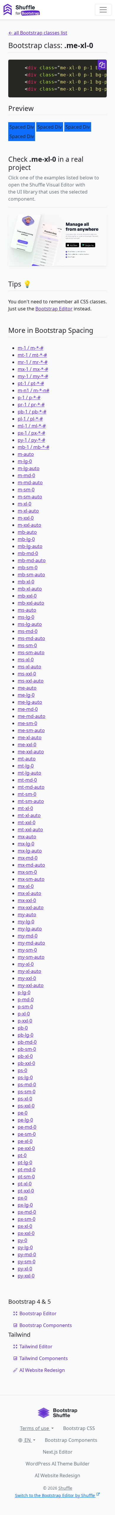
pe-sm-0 (27, 1134)
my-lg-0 (26, 921)
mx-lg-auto (30, 851)
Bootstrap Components (45, 1325)
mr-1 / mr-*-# (32, 362)
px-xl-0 (25, 1226)
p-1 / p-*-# (29, 397)
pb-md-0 (27, 1042)
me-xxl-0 (27, 744)
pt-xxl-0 (26, 1190)
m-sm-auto (30, 496)
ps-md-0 (27, 1084)
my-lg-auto (30, 928)
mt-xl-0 (25, 808)
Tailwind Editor (35, 1346)
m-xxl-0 (26, 518)
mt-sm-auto (31, 801)
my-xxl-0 (27, 978)
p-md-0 (26, 999)
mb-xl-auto (30, 588)
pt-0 (22, 1155)
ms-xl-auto (29, 666)
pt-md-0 (26, 1169)
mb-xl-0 (26, 581)
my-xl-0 (26, 964)
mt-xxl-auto (30, 829)
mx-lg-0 (26, 843)
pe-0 (22, 1113)
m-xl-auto (28, 511)
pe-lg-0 (25, 1120)
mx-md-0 (27, 858)
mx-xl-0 (26, 886)
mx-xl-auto (29, 893)
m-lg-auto (29, 468)
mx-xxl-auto (31, 907)
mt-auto (27, 758)
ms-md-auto (31, 638)
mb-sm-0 (27, 567)
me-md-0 (28, 709)
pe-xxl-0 (26, 1148)
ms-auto (27, 610)
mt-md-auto (31, 787)
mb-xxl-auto (31, 603)
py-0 (22, 1240)
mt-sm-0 (27, 794)
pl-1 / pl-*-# (30, 418)
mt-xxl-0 (26, 822)
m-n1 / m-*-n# (33, 390)
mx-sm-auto (31, 879)
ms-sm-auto (31, 652)
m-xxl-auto (29, 525)
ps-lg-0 (25, 1077)
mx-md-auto (31, 865)
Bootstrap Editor (54, 308)
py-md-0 (27, 1254)
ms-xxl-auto (31, 681)
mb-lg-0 (26, 539)
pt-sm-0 (26, 1176)
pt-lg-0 (25, 1162)
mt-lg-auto (29, 773)
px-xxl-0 (26, 1233)
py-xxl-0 (26, 1275)
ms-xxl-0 (27, 673)
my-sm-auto (31, 957)
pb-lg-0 (25, 1035)
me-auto (27, 688)
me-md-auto (31, 716)
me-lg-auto (30, 702)
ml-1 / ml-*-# (32, 426)
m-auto (26, 454)
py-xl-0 (25, 1268)
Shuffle (65, 1488)
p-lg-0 (24, 992)
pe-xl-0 (25, 1141)
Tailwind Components (43, 1358)
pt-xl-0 (25, 1183)
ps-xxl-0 (26, 1105)
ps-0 (22, 1070)
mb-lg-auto (30, 546)
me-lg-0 (26, 695)
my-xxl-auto (31, 985)
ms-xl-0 (26, 659)
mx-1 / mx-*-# (33, 369)
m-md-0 (26, 475)
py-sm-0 (26, 1261)
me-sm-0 (27, 723)
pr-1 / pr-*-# (31, 404)
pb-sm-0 (27, 1049)
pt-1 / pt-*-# (31, 383)
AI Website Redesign (42, 1370)
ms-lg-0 (26, 617)
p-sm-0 (25, 1006)
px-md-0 (27, 1212)
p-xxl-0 (25, 1020)
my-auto (27, 914)
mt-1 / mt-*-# (32, 355)
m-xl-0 (24, 503)
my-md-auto (31, 943)
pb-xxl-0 (26, 1063)
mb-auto (27, 532)
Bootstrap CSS (79, 1428)
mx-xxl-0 (27, 900)
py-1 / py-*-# (31, 440)
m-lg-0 (25, 461)
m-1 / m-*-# (30, 348)
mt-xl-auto (29, 815)
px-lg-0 (25, 1205)
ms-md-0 (27, 631)
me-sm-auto (31, 730)
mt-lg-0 (26, 766)
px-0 (22, 1198)
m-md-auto (30, 482)
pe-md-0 (27, 1127)
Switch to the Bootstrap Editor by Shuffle (55, 1495)
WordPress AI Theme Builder (58, 1463)
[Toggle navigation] (103, 10)
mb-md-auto (32, 560)
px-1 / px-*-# (31, 433)
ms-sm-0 (27, 645)
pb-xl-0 (25, 1056)
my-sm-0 (27, 950)
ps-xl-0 (25, 1098)
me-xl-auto (30, 737)
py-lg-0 (25, 1247)
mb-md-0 (28, 553)
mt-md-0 (27, 780)
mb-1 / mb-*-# (33, 447)
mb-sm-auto (31, 574)
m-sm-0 (26, 489)
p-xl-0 (24, 1013)
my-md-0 (27, 935)
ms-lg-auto (30, 624)
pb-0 (23, 1028)
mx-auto (27, 836)
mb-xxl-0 (27, 596)
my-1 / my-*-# (33, 376)
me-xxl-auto (31, 751)
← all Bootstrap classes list (37, 33)
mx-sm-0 (27, 872)
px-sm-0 (26, 1219)
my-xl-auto (29, 971)
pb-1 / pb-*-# (32, 411)
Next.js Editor (58, 1452)
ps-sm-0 (26, 1091)
